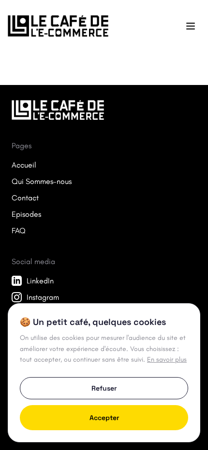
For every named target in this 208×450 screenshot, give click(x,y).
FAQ (19, 230)
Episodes (26, 214)
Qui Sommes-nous (42, 181)
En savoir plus (167, 359)
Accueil (24, 164)
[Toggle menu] (190, 26)
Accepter (104, 417)
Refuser (104, 388)
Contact (25, 197)
